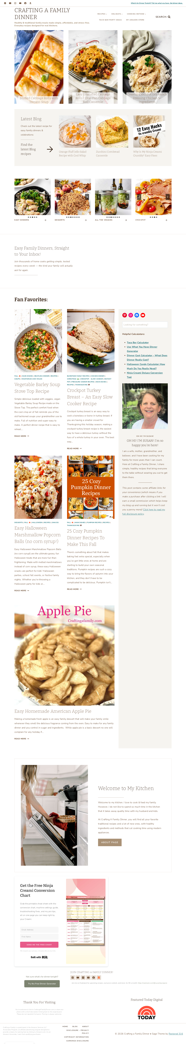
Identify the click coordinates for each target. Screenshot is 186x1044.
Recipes (54, 376)
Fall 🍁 (17, 376)
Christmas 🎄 (73, 379)
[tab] (28, 217)
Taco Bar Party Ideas (110, 20)
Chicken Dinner (97, 376)
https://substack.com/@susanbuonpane (152, 983)
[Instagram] (15, 3)
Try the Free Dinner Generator (42, 983)
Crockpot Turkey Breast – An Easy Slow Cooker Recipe (90, 397)
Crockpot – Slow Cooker (91, 379)
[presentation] (38, 67)
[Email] (10, 3)
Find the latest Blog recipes (28, 149)
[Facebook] (25, 3)
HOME (65, 1026)
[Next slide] (47, 197)
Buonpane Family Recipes (78, 376)
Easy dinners (21, 220)
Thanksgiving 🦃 (82, 385)
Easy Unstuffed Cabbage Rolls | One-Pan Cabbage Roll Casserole (93, 98)
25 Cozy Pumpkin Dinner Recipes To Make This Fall (86, 537)
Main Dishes (27, 376)
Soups (17, 379)
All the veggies (103, 220)
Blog (75, 1026)
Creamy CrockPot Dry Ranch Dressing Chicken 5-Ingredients (147, 98)
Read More (21, 436)
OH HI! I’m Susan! (145, 436)
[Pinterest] (5, 3)
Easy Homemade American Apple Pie (52, 711)
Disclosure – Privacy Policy (78, 1031)
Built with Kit (123, 268)
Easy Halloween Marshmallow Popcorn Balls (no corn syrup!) (37, 534)
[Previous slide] (18, 197)
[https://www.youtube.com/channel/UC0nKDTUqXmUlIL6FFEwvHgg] (78, 977)
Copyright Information (76, 1037)
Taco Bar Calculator (138, 342)
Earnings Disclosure (78, 1041)
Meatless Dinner (41, 376)
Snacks (55, 522)
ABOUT (85, 1026)
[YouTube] (20, 3)
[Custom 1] (99, 977)
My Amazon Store (135, 20)
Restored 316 (176, 1033)
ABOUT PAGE (109, 842)
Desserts (18, 522)
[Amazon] (30, 3)
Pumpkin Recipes (94, 522)
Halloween (37, 522)
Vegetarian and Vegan (32, 379)
